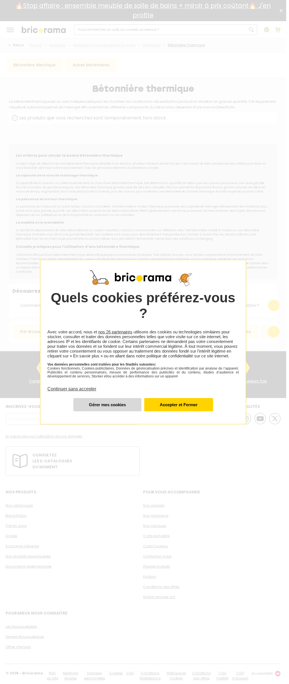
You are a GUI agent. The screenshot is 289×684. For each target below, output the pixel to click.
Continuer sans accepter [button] (71, 386)
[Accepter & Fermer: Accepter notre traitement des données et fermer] (178, 404)
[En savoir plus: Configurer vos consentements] (107, 404)
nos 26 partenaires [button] (115, 331)
